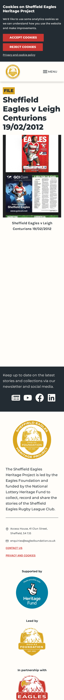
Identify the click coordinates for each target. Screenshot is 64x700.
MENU (52, 71)
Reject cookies (23, 47)
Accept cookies (23, 37)
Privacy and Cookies (21, 555)
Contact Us (14, 548)
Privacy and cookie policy (19, 54)
